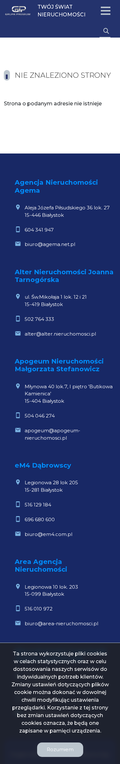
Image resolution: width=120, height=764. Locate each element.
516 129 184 (38, 505)
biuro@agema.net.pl (50, 244)
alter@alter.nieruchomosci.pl (60, 334)
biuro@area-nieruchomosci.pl (61, 623)
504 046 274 (40, 416)
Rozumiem (60, 749)
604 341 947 (39, 230)
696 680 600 (40, 519)
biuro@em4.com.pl (48, 534)
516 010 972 (38, 609)
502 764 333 (39, 319)
